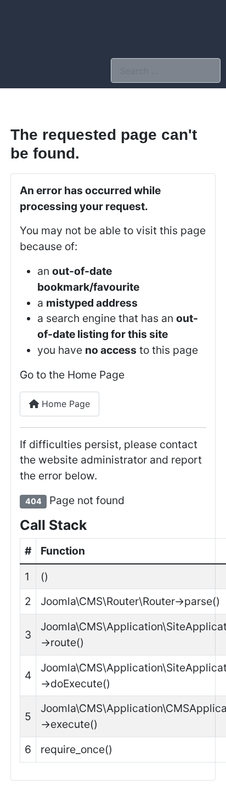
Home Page (64, 403)
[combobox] (166, 70)
